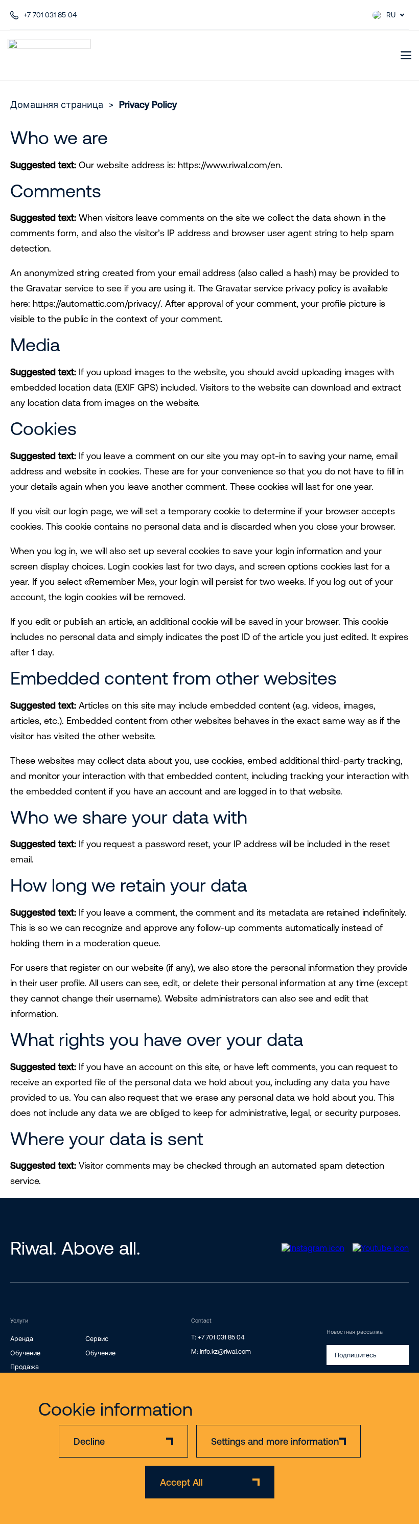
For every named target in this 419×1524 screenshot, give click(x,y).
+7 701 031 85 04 (50, 15)
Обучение (25, 1353)
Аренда (21, 1339)
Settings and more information (275, 1441)
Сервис (96, 1339)
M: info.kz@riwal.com (221, 1351)
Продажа (24, 1367)
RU (390, 15)
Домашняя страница (56, 104)
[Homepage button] (49, 55)
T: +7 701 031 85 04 (217, 1337)
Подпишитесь (356, 1355)
